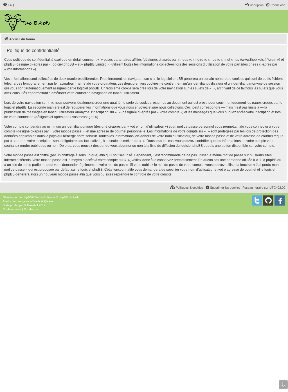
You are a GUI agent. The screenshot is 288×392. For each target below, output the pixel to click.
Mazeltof (32, 205)
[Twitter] (257, 200)
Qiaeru (48, 201)
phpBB (27, 197)
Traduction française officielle (21, 201)
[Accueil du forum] (28, 21)
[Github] (268, 200)
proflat (14, 205)
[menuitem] (8, 5)
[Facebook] (279, 200)
